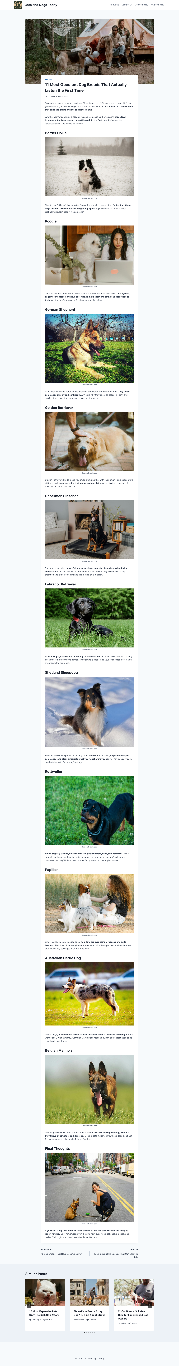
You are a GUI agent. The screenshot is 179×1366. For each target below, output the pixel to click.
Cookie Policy (141, 5)
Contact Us (127, 5)
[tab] (84, 1332)
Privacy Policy (157, 5)
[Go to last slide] (29, 1305)
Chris (123, 1323)
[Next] (150, 1305)
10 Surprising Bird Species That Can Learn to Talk (116, 1253)
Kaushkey (51, 96)
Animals (48, 80)
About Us (114, 5)
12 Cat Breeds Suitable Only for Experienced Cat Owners (133, 1315)
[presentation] (45, 1292)
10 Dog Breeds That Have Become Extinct (61, 1252)
